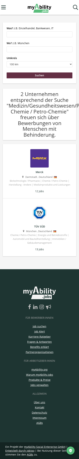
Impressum (39, 417)
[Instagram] (42, 307)
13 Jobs (39, 249)
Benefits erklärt (39, 347)
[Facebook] (30, 307)
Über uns (39, 402)
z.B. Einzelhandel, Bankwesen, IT (30, 28)
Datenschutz (39, 412)
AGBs (39, 423)
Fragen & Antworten (39, 342)
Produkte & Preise (40, 380)
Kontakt (39, 407)
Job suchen (39, 326)
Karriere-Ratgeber (39, 336)
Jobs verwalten (39, 385)
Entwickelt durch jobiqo (19, 450)
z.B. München (18, 43)
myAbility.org (39, 369)
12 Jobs (39, 191)
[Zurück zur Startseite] (39, 7)
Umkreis (12, 58)
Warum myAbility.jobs (39, 374)
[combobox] (39, 34)
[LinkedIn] (36, 307)
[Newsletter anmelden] (48, 307)
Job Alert (39, 331)
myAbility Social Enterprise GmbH (44, 447)
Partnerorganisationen (39, 352)
